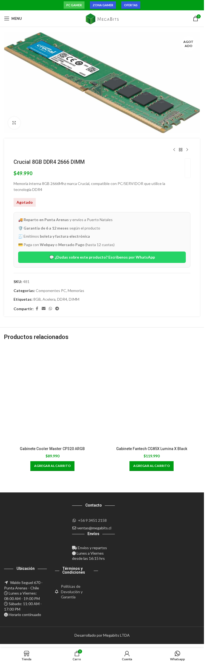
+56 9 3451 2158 (92, 520)
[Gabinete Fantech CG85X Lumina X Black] (151, 395)
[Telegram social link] (57, 308)
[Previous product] (174, 150)
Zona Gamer (103, 5)
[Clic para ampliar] (14, 123)
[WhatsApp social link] (50, 308)
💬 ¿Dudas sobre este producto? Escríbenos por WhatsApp (102, 257)
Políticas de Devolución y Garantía (72, 591)
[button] (52, 466)
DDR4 (62, 299)
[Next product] (187, 150)
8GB (37, 299)
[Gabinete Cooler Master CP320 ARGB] (52, 395)
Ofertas (131, 5)
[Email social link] (43, 308)
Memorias (76, 290)
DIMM (74, 299)
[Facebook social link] (37, 308)
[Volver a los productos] (180, 150)
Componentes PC (51, 290)
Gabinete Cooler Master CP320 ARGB (52, 449)
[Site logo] (101, 18)
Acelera (49, 299)
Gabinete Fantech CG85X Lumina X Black (151, 449)
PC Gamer (74, 5)
